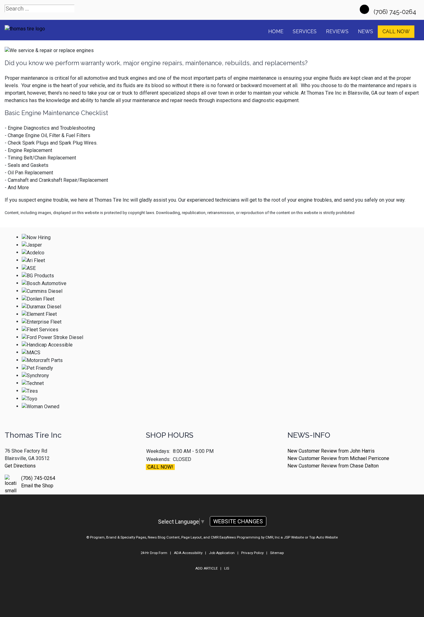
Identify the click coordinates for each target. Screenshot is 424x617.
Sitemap (277, 553)
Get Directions (20, 466)
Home (275, 31)
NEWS (365, 31)
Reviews (337, 31)
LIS (226, 568)
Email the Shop (37, 486)
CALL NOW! (160, 467)
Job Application (222, 553)
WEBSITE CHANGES (238, 521)
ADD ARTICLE (206, 568)
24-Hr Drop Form (154, 553)
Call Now (396, 31)
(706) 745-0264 (396, 12)
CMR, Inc (272, 537)
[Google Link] (364, 9)
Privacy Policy (252, 553)
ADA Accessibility (188, 553)
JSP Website (294, 537)
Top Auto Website (323, 537)
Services (305, 31)
